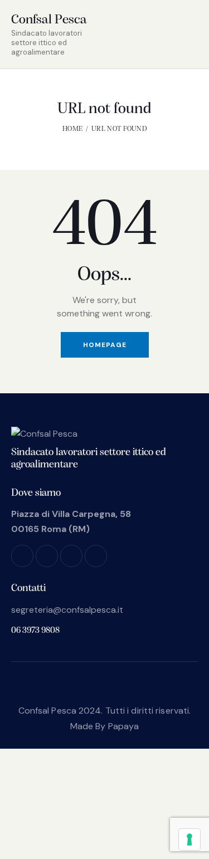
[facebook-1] (22, 556)
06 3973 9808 (35, 630)
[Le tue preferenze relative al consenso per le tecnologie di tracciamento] (189, 839)
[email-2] (96, 556)
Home (72, 129)
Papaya (123, 726)
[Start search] (190, 35)
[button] (169, 34)
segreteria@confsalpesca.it (67, 610)
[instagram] (47, 556)
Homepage (105, 344)
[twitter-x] (71, 556)
